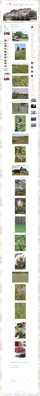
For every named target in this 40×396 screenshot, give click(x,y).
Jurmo (31, 41)
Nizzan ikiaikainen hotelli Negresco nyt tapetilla (8, 52)
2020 (31, 79)
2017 (31, 81)
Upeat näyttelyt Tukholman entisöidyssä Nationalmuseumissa (8, 46)
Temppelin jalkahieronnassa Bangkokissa (5, 27)
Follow (31, 58)
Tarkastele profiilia (32, 30)
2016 (31, 82)
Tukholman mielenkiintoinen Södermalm (8, 63)
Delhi (31, 37)
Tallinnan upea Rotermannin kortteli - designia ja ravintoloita (8, 40)
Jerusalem (32, 40)
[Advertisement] (8, 84)
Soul (31, 53)
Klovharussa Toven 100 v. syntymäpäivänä (8, 43)
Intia (31, 38)
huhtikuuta (33, 90)
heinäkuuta (33, 87)
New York (32, 46)
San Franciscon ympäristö (33, 51)
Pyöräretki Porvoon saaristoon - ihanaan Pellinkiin (8, 49)
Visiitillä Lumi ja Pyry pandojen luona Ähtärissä (8, 54)
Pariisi (31, 48)
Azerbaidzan (32, 35)
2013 (31, 84)
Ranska (32, 49)
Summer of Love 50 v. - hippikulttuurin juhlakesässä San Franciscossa (7, 57)
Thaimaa (32, 54)
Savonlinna (32, 52)
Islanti (31, 39)
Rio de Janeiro (32, 50)
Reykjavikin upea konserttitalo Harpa (8, 60)
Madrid (32, 44)
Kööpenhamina (32, 42)
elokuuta (33, 86)
